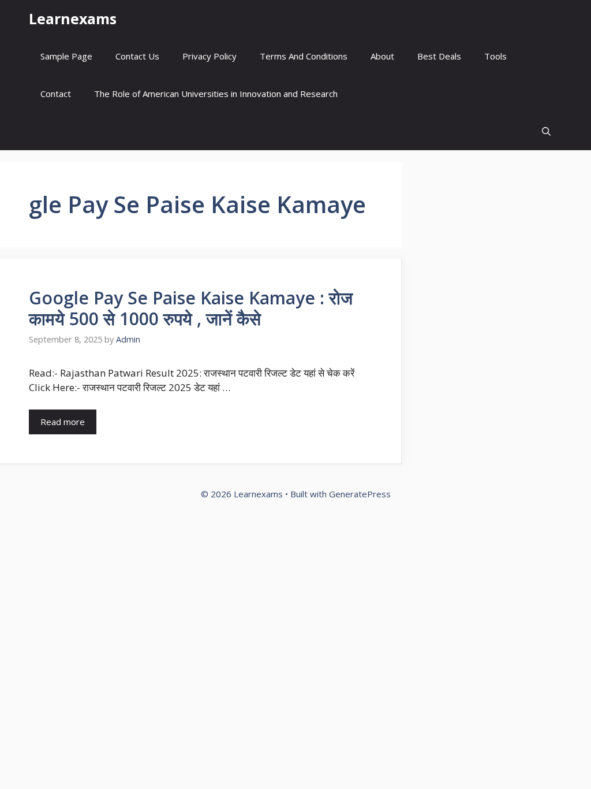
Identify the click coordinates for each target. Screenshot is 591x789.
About (382, 56)
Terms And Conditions (303, 56)
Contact (55, 93)
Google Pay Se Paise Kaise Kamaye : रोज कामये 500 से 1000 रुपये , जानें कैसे (191, 308)
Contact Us (137, 56)
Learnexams (73, 18)
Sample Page (66, 56)
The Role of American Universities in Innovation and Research (216, 93)
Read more (62, 421)
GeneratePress (360, 494)
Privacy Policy (209, 56)
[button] (546, 131)
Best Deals (439, 56)
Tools (495, 56)
